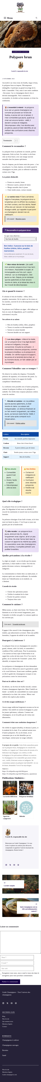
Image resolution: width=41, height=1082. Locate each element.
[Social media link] (6, 865)
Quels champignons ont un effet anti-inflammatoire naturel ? (28, 909)
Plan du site (5, 1019)
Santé (4, 1055)
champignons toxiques (24, 674)
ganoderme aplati (32, 669)
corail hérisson (11, 671)
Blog (3, 1016)
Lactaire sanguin (9, 885)
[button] (36, 18)
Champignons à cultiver (10, 1040)
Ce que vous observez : (12, 236)
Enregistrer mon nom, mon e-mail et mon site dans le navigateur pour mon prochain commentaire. (20, 974)
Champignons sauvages (20, 51)
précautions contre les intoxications (14, 676)
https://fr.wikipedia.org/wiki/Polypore (15, 771)
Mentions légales (7, 1024)
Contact (4, 1026)
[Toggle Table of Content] (15, 140)
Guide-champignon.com (9, 1074)
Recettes (5, 1050)
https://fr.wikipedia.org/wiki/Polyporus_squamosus (19, 774)
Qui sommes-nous (7, 1021)
